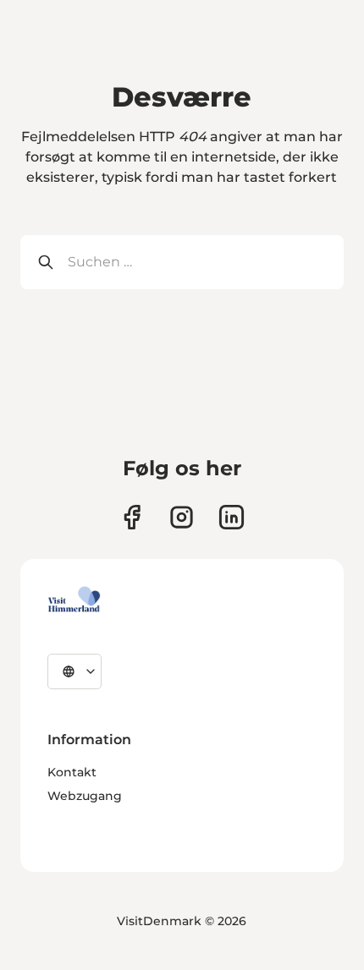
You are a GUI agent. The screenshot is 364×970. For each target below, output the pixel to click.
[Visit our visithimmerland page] (131, 517)
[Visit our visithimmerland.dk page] (181, 517)
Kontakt (72, 772)
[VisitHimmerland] (74, 599)
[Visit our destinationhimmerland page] (231, 517)
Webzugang (84, 795)
